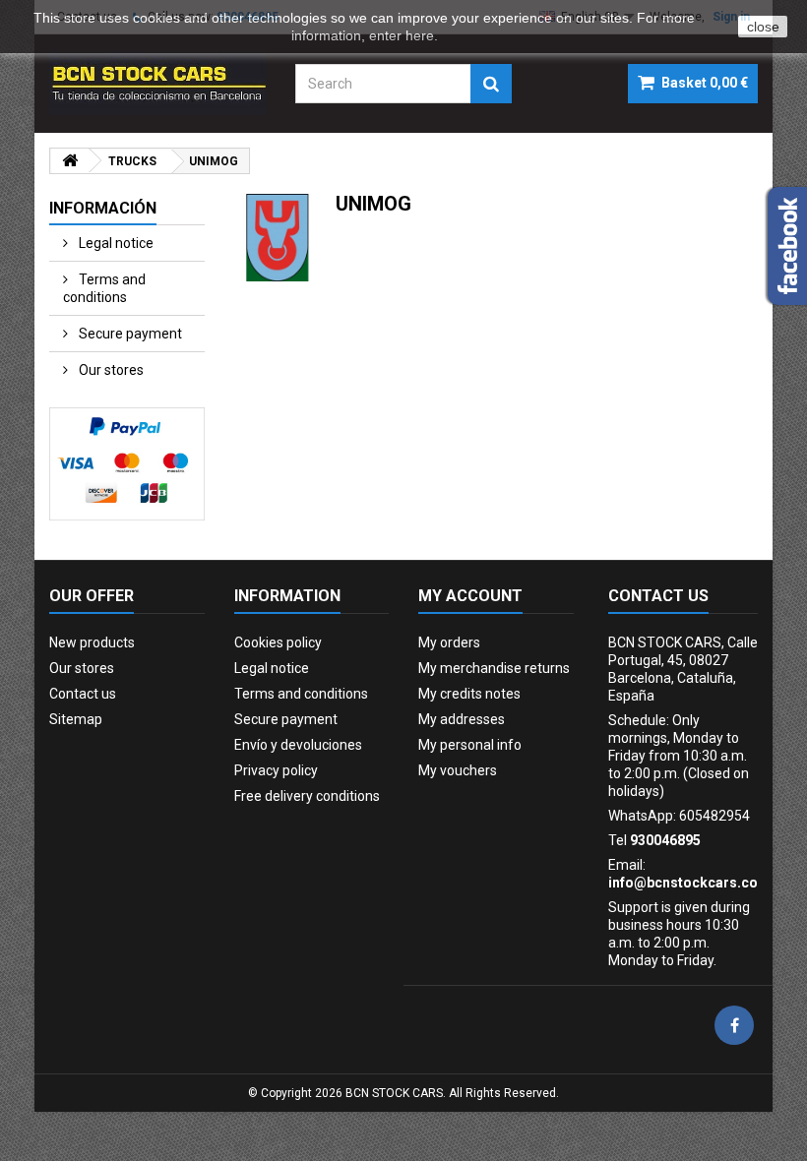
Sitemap (75, 719)
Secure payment (129, 333)
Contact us (82, 694)
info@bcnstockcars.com (689, 882)
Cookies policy (278, 642)
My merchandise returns (494, 668)
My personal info (470, 745)
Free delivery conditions (307, 796)
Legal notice (115, 243)
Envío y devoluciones (298, 745)
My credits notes (469, 694)
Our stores (110, 370)
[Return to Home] (70, 161)
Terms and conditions (104, 288)
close (763, 26)
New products (92, 642)
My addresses (461, 719)
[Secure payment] (127, 463)
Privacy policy (276, 770)
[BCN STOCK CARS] (157, 82)
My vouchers (457, 770)
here (419, 35)
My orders (449, 642)
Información (102, 208)
